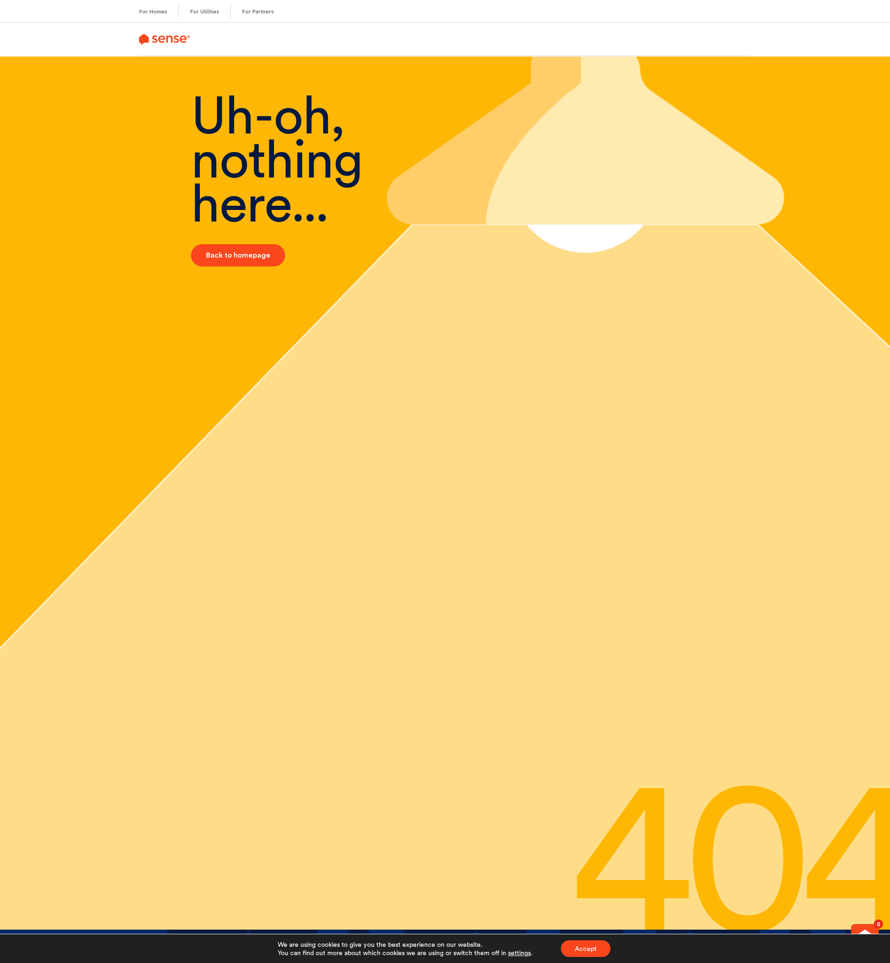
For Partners (258, 11)
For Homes (153, 11)
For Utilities (204, 11)
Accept (586, 948)
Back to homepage (238, 255)
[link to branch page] (164, 39)
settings (519, 953)
